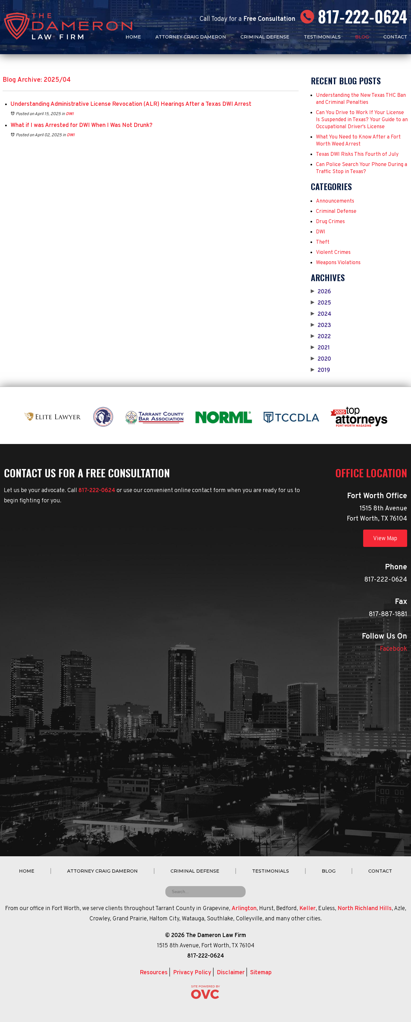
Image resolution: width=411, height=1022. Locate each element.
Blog (362, 37)
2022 (321, 337)
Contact (395, 37)
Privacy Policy (192, 972)
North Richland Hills (364, 908)
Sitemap (261, 972)
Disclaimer (231, 972)
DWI (70, 114)
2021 (320, 348)
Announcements (335, 201)
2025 (321, 303)
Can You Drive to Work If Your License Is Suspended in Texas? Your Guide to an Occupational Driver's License (362, 120)
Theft (322, 242)
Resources (154, 972)
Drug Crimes (330, 222)
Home (133, 37)
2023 (321, 326)
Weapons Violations (338, 263)
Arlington (244, 908)
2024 (321, 314)
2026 (321, 292)
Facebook (393, 649)
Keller (307, 908)
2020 (321, 359)
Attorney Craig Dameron (190, 37)
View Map (385, 538)
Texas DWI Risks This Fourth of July (357, 154)
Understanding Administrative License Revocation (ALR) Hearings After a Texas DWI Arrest (131, 104)
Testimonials (322, 37)
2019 (320, 370)
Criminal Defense (264, 37)
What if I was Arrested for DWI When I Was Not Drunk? (82, 125)
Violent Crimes (333, 252)
